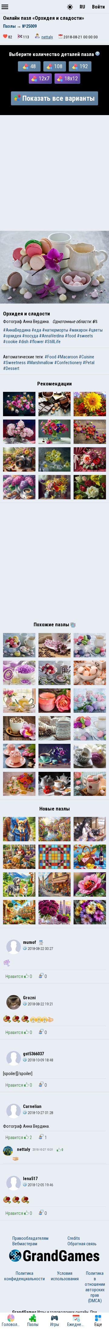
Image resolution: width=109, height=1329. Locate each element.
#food (70, 336)
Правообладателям (30, 1238)
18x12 (71, 78)
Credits (74, 1238)
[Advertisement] (54, 173)
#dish (23, 341)
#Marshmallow (40, 362)
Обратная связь (82, 1243)
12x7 (44, 78)
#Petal (88, 362)
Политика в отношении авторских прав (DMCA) (95, 1287)
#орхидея (12, 336)
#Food (50, 357)
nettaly (47, 37)
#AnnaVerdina (51, 336)
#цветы (95, 330)
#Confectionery (68, 362)
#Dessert (11, 368)
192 (84, 66)
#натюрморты (55, 330)
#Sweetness (14, 362)
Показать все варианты (58, 98)
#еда (36, 330)
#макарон (78, 330)
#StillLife (53, 341)
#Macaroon (67, 357)
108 (58, 66)
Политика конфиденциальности (24, 1276)
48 (33, 66)
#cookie (10, 341)
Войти (98, 7)
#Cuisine (86, 357)
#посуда (30, 336)
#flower (36, 341)
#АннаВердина (17, 330)
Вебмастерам (24, 1243)
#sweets (85, 336)
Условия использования (65, 1276)
